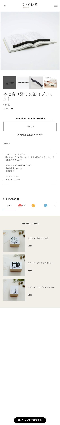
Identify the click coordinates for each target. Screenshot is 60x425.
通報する (6, 143)
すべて (9, 205)
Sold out (30, 126)
